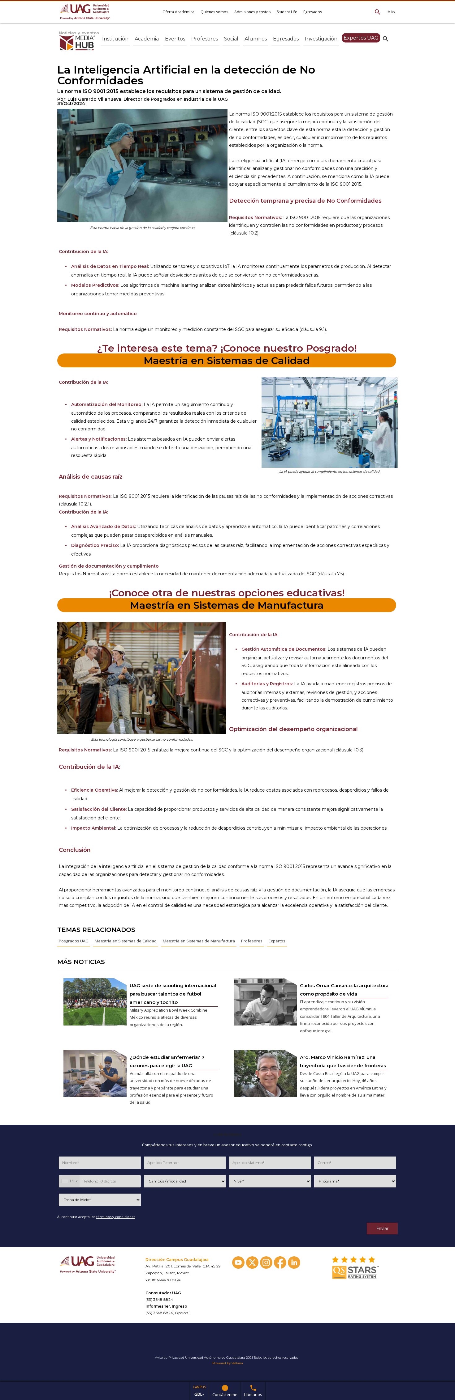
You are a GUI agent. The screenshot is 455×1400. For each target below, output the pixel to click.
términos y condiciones (115, 1216)
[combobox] (69, 1181)
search (385, 38)
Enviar (382, 1228)
